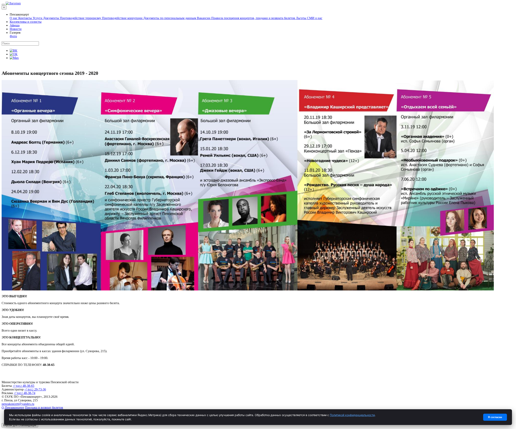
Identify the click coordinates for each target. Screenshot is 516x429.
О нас (14, 18)
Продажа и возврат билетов (44, 407)
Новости (16, 29)
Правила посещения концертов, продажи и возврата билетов (253, 18)
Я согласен (495, 417)
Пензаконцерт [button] (19, 14)
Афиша (15, 25)
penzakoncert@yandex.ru (18, 404)
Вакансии (204, 18)
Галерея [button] (15, 32)
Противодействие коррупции (122, 18)
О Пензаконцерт (13, 407)
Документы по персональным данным (170, 18)
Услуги (38, 18)
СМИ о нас (314, 18)
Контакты (25, 18)
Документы (51, 18)
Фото (13, 36)
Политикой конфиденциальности (352, 415)
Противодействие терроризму (81, 18)
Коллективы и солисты (26, 21)
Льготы (301, 18)
